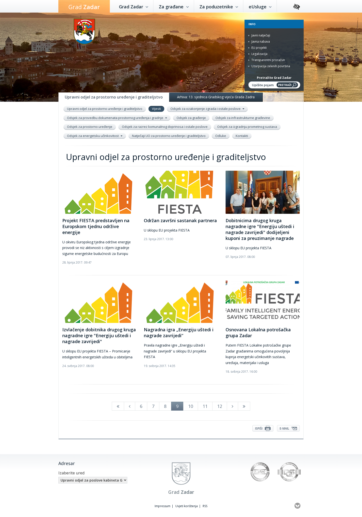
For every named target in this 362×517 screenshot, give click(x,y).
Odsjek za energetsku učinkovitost (93, 135)
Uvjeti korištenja (186, 506)
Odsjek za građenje (191, 118)
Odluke (220, 135)
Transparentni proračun (268, 60)
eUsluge (258, 7)
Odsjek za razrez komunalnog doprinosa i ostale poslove (165, 126)
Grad (84, 7)
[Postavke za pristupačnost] (296, 7)
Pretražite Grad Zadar (274, 78)
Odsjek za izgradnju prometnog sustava (247, 126)
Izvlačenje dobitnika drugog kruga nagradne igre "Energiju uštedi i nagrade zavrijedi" (99, 335)
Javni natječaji (260, 35)
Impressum (162, 506)
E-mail (285, 428)
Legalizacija (259, 54)
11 (205, 406)
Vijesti (156, 108)
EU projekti (259, 48)
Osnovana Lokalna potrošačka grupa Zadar (258, 332)
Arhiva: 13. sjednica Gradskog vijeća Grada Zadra (216, 97)
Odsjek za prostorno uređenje (89, 126)
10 (190, 406)
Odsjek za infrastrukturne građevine (242, 118)
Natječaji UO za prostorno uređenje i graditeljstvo (169, 135)
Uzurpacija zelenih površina (270, 66)
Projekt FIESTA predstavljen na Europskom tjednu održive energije (96, 226)
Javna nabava (260, 41)
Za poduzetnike (216, 7)
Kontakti (242, 135)
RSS (205, 506)
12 (219, 406)
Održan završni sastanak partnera (180, 220)
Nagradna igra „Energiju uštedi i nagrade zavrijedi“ (179, 332)
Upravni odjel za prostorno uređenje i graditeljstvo (104, 108)
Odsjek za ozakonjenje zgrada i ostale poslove (205, 108)
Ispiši (259, 428)
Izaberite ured (71, 473)
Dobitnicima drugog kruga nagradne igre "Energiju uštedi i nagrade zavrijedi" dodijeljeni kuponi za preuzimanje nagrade (260, 229)
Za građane (172, 7)
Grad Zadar (131, 7)
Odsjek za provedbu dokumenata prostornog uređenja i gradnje (115, 118)
